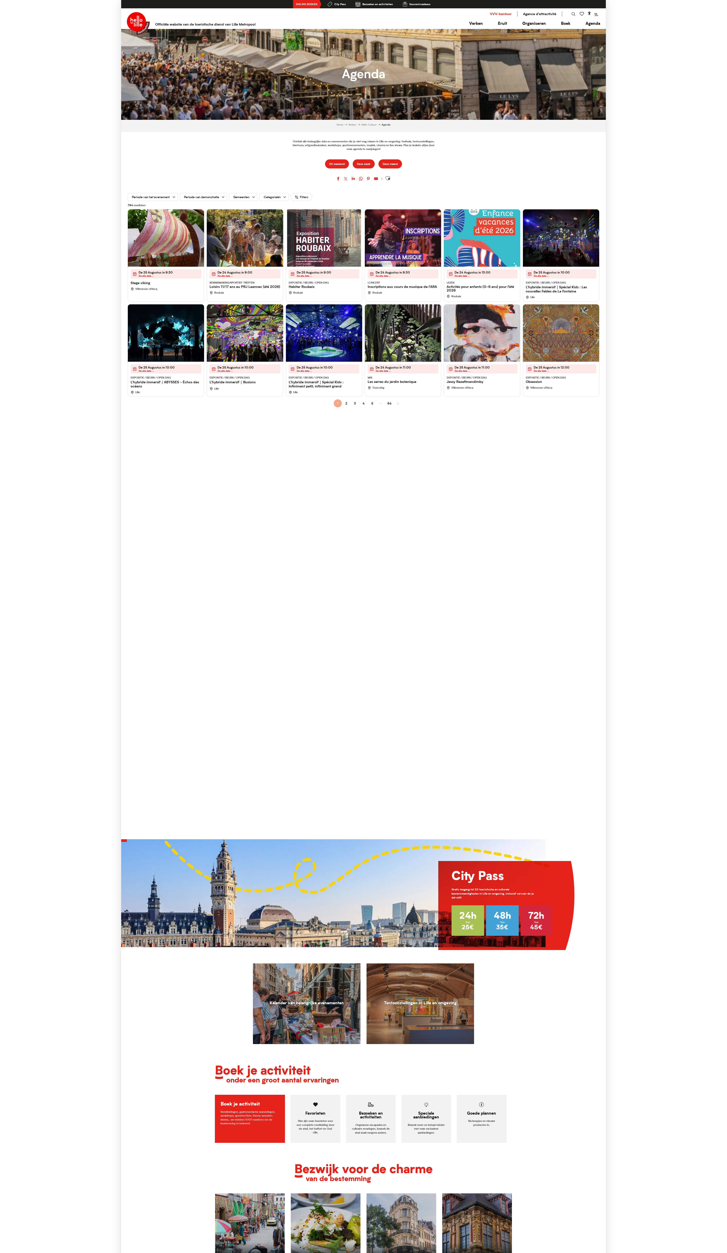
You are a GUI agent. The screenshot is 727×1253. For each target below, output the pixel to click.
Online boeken (306, 4)
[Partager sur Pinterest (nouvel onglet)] (368, 179)
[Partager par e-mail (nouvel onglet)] (376, 179)
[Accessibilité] (589, 13)
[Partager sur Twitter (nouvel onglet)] (346, 179)
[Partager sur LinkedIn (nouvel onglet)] (353, 179)
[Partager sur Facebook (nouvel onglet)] (338, 179)
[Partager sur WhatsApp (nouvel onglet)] (361, 179)
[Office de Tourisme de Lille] (138, 23)
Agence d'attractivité (539, 14)
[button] (476, 23)
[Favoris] (582, 14)
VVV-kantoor (501, 14)
